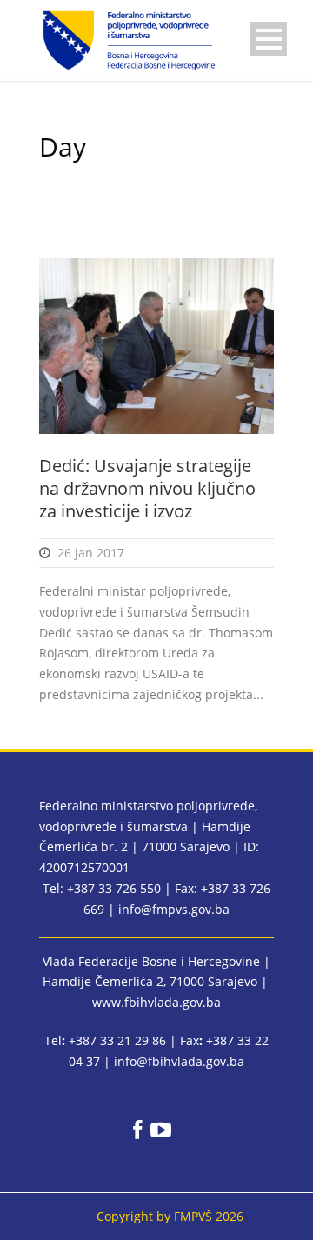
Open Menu (268, 39)
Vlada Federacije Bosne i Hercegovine (151, 961)
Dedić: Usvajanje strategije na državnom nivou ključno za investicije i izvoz (147, 488)
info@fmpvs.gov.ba (174, 909)
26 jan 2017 (90, 552)
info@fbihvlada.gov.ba (179, 1061)
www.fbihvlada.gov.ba (156, 1002)
